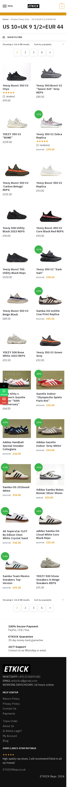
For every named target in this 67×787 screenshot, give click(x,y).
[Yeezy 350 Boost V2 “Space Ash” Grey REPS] (50, 71)
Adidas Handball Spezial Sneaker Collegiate (13, 445)
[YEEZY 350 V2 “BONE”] (17, 120)
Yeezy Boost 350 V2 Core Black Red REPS (50, 229)
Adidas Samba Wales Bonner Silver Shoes (50, 491)
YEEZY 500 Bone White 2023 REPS (14, 354)
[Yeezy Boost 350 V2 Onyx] (17, 71)
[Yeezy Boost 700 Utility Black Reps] (17, 255)
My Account (10, 736)
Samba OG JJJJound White (16, 488)
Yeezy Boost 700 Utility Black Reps (14, 271)
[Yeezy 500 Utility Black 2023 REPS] (17, 214)
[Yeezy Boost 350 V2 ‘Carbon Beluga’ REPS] (17, 169)
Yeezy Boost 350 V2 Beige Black (15, 312)
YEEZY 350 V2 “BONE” (12, 135)
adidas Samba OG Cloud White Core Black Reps (47, 534)
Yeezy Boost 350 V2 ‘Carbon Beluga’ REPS (15, 186)
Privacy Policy (11, 703)
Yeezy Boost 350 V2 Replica (49, 184)
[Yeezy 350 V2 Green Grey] (50, 338)
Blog (6, 740)
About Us (8, 726)
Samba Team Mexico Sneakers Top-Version (16, 579)
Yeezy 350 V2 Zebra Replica (49, 135)
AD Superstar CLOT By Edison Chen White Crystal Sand (15, 534)
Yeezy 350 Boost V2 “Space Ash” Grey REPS (49, 89)
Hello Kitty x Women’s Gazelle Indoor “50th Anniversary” (14, 399)
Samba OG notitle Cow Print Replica (48, 312)
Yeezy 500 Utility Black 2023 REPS (14, 229)
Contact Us (9, 708)
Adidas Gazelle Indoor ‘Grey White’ (49, 443)
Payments (9, 713)
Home (5, 19)
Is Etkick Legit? (12, 731)
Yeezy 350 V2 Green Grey (49, 354)
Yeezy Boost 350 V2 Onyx (15, 87)
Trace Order (10, 721)
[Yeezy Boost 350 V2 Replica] (50, 169)
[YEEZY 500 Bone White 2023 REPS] (17, 338)
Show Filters (14, 37)
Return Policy (11, 698)
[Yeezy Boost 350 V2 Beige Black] (17, 297)
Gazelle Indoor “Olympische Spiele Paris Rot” (49, 397)
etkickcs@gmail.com (24, 680)
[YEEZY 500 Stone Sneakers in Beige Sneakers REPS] (50, 562)
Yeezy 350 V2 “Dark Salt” (49, 271)
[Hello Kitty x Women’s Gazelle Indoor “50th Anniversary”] (17, 380)
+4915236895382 (29, 676)
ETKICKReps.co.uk (14, 769)
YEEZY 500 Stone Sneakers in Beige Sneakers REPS (47, 579)
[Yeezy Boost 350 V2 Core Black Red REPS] (50, 214)
